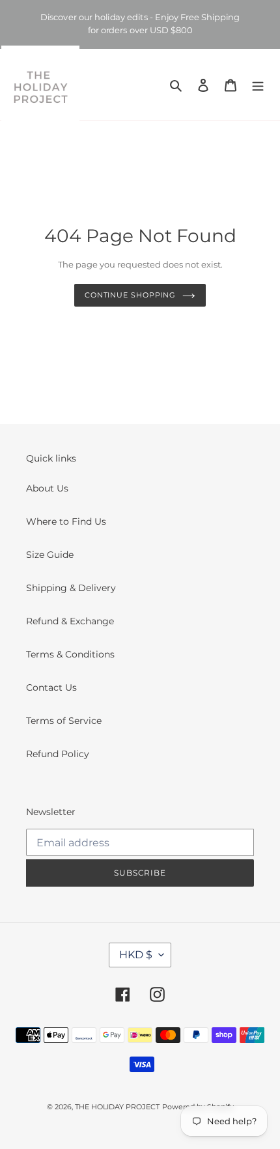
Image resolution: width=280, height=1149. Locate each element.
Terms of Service (64, 721)
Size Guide (50, 555)
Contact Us (51, 687)
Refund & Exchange (70, 621)
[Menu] (258, 84)
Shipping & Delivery (71, 588)
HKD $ (135, 954)
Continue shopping (130, 294)
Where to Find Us (66, 521)
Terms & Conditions (70, 654)
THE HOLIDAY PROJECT (117, 1106)
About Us (47, 488)
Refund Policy (57, 754)
